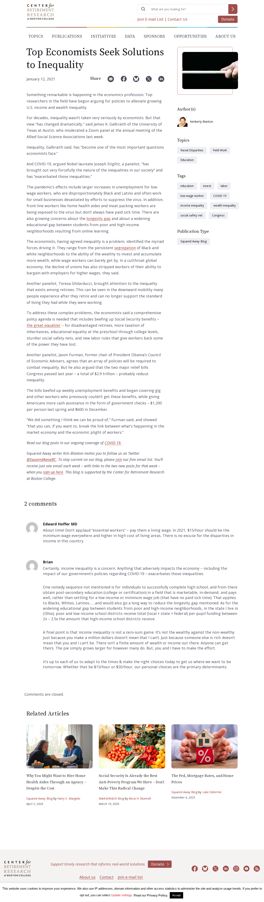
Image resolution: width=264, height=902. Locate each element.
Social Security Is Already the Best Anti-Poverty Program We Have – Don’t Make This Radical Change (131, 782)
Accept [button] (176, 895)
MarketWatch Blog (111, 798)
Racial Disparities (191, 150)
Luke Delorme (212, 792)
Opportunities (190, 36)
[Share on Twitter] (148, 80)
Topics (35, 36)
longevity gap (98, 218)
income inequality (192, 205)
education (187, 186)
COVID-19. (113, 442)
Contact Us (177, 19)
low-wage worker (192, 196)
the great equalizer (44, 325)
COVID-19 (219, 196)
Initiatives (103, 36)
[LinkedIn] (161, 80)
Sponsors (154, 36)
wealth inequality (224, 205)
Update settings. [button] (122, 895)
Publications (67, 36)
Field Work (220, 150)
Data (130, 36)
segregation (125, 247)
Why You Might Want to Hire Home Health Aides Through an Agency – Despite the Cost (56, 782)
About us (87, 877)
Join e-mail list (130, 877)
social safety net (191, 215)
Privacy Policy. (157, 895)
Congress (218, 215)
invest (207, 186)
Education (187, 160)
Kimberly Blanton (201, 121)
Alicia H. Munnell (140, 798)
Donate (227, 19)
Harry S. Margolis (68, 798)
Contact (107, 877)
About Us (225, 36)
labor (224, 186)
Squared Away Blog (193, 241)
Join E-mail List (150, 19)
